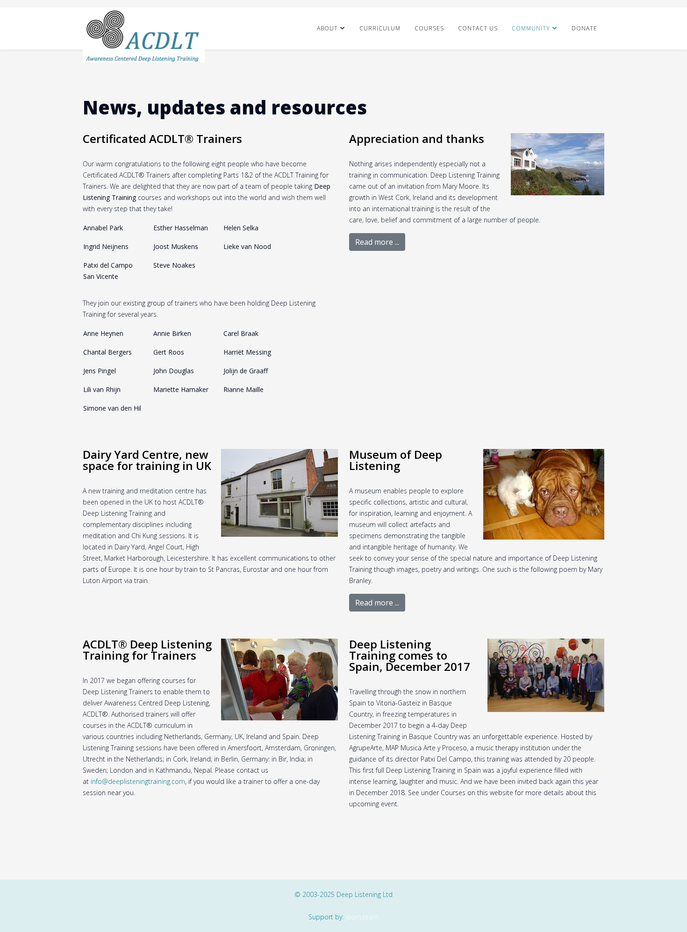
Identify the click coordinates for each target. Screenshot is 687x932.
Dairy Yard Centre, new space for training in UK (147, 460)
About (327, 28)
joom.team (362, 916)
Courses (429, 28)
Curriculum (380, 28)
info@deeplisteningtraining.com (138, 781)
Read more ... (377, 242)
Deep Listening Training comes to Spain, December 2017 (409, 655)
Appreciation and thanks (416, 138)
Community (531, 28)
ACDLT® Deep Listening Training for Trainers (147, 649)
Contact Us (478, 28)
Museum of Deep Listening (395, 460)
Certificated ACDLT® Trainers (162, 138)
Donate (584, 28)
